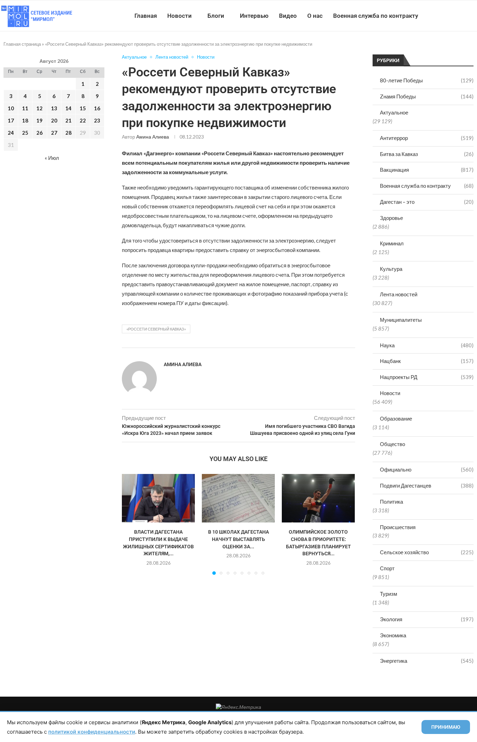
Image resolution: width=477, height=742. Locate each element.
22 (83, 120)
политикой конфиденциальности (91, 731)
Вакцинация (427, 169)
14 (68, 108)
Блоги (215, 15)
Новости (179, 15)
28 (68, 132)
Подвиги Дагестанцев (427, 485)
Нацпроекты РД (427, 377)
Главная (145, 15)
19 (39, 120)
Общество (392, 444)
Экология (427, 619)
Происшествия (398, 527)
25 (25, 132)
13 (54, 108)
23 (97, 120)
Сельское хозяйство (427, 552)
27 (54, 132)
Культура (391, 269)
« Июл (52, 158)
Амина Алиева (152, 137)
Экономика (393, 635)
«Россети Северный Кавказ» (156, 329)
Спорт (387, 568)
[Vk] (448, 15)
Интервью (254, 15)
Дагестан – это (427, 202)
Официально (427, 469)
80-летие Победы (427, 80)
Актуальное (394, 112)
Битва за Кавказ (427, 154)
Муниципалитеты (401, 320)
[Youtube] (441, 15)
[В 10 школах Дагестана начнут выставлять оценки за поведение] (238, 498)
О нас (315, 15)
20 (54, 120)
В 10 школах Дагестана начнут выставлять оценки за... (238, 539)
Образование (396, 418)
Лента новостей (398, 294)
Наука (427, 345)
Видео (288, 15)
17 (11, 120)
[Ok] (463, 15)
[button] (131, 524)
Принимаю (445, 727)
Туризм (388, 594)
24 (11, 132)
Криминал (392, 243)
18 (25, 120)
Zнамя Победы (427, 96)
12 (39, 108)
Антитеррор (427, 138)
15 (83, 108)
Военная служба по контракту (375, 15)
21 (68, 120)
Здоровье (391, 218)
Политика (391, 501)
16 (97, 108)
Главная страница (22, 44)
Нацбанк (427, 361)
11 (25, 108)
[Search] (473, 15)
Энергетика (427, 661)
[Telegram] (455, 15)
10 (11, 108)
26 (39, 132)
